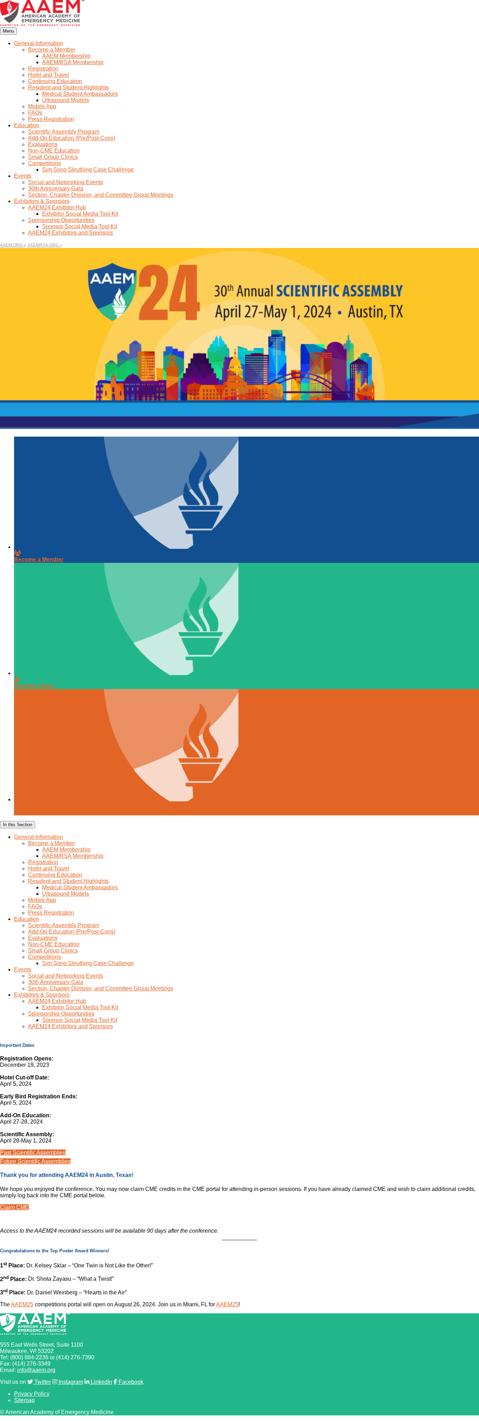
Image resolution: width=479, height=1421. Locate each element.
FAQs (35, 113)
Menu (8, 31)
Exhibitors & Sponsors (41, 201)
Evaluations (43, 144)
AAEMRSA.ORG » (44, 245)
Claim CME (14, 1207)
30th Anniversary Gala (55, 188)
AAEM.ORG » (13, 245)
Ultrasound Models (65, 100)
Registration (43, 69)
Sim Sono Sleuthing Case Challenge (88, 170)
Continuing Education (55, 81)
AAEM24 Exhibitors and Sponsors (70, 233)
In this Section (17, 824)
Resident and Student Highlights (68, 87)
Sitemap (24, 1400)
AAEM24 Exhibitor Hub (57, 207)
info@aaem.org (36, 1370)
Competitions (44, 163)
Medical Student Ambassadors (80, 94)
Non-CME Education (54, 151)
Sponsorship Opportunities (61, 220)
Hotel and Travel (48, 75)
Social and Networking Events (65, 182)
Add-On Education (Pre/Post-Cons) (71, 138)
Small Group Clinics (53, 157)
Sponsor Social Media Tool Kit (79, 226)
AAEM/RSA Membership (72, 62)
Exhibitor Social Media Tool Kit (80, 214)
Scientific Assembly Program (63, 132)
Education (26, 125)
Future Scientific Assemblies (35, 1161)
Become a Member (51, 50)
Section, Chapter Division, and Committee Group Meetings (100, 195)
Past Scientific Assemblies (33, 1153)
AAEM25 (22, 1304)
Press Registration (51, 119)
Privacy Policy (31, 1394)
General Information (38, 43)
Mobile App (42, 106)
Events (22, 176)
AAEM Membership (66, 56)
